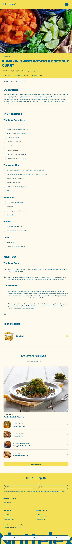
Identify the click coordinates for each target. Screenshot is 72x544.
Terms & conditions (9, 525)
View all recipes (36, 464)
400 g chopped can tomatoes (16, 178)
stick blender (11, 242)
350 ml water (11, 191)
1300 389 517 (7, 502)
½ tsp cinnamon (12, 146)
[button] (66, 4)
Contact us (6, 505)
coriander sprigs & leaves (14, 227)
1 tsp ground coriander (14, 142)
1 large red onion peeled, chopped (17, 125)
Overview (13, 538)
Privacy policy (19, 525)
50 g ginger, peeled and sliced (16, 154)
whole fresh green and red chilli (16, 231)
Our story (6, 514)
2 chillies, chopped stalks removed (17, 129)
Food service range (41, 517)
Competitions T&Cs (41, 519)
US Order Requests (9, 519)
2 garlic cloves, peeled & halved (17, 133)
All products (39, 514)
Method (36, 538)
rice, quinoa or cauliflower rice (16, 202)
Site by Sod (17, 527)
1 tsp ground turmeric (13, 138)
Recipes (6, 56)
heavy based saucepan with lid (16, 247)
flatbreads (10, 207)
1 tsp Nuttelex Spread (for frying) (16, 158)
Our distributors (8, 517)
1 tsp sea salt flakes (12, 150)
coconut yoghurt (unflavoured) (16, 211)
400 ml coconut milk (13, 183)
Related (58, 538)
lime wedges (11, 215)
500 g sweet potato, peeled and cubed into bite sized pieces (25, 170)
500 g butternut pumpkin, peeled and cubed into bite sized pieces (27, 174)
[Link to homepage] (10, 4)
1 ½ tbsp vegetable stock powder (17, 187)
